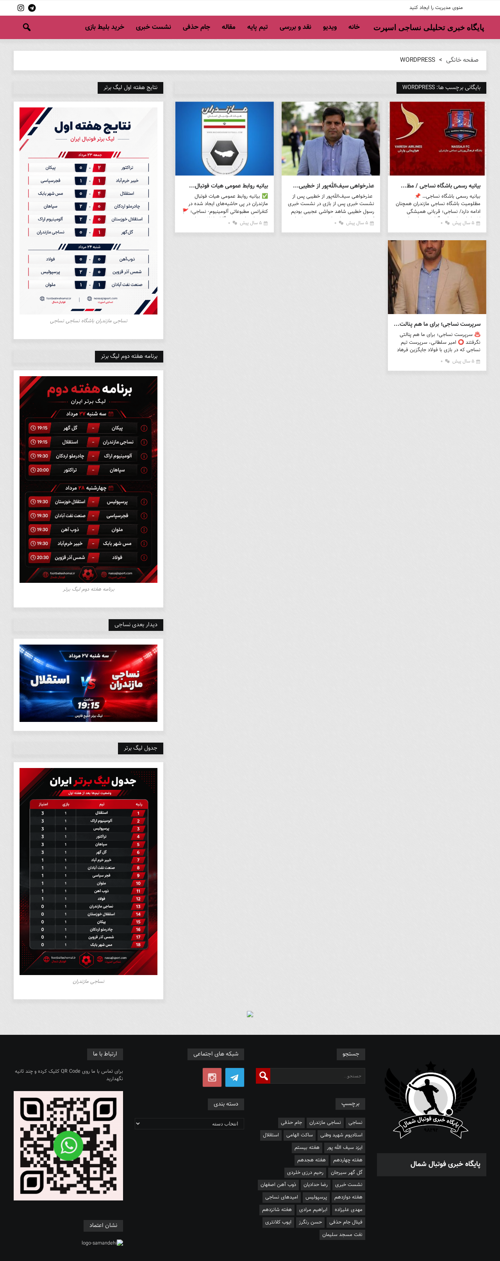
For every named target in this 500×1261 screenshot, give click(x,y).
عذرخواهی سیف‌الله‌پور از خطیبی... (333, 186)
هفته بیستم (307, 1148)
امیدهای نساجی (281, 1197)
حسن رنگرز (310, 1222)
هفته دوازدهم (348, 1197)
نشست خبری (153, 27)
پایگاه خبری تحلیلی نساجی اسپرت (428, 27)
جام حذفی (196, 27)
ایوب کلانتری (278, 1222)
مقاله (229, 27)
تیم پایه (257, 27)
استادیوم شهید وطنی (341, 1135)
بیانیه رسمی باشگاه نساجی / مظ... (440, 186)
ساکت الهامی (299, 1135)
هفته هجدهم (311, 1160)
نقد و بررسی (295, 27)
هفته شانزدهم (277, 1210)
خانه (354, 27)
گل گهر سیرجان (346, 1173)
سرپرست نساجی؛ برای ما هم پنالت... (437, 324)
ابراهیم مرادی (313, 1210)
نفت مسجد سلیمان (342, 1235)
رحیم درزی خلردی (305, 1173)
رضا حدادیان (316, 1185)
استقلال (271, 1135)
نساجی (355, 1123)
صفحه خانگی (462, 60)
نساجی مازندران (325, 1123)
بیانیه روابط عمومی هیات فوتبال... (228, 186)
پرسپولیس (316, 1197)
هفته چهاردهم (347, 1160)
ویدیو (330, 27)
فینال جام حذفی (345, 1222)
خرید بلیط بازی (104, 27)
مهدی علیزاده (348, 1210)
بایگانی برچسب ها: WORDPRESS (441, 87)
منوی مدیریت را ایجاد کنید (436, 8)
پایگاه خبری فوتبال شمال (445, 1164)
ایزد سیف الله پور (344, 1148)
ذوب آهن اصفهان (278, 1185)
